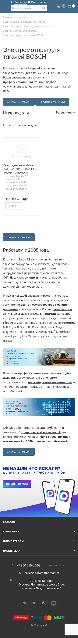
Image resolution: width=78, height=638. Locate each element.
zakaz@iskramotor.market (42, 573)
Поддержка (11, 550)
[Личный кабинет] (64, 6)
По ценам (20, 3)
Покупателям (13, 541)
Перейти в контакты (52, 101)
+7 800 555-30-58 (29, 565)
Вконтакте (24, 603)
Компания (11, 531)
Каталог (9, 522)
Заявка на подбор (18, 101)
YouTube (44, 603)
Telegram (34, 603)
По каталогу (39, 3)
